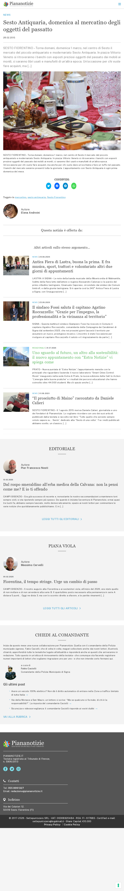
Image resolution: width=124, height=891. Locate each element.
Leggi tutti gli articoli (60, 608)
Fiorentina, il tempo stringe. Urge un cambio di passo (50, 581)
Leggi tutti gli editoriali (60, 519)
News (6, 14)
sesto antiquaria (37, 197)
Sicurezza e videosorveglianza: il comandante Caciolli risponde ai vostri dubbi (52, 708)
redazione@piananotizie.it (26, 791)
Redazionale (38, 348)
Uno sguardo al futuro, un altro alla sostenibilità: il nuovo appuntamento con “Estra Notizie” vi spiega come (75, 357)
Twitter (12, 769)
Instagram (19, 769)
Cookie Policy (72, 824)
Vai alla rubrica (15, 716)
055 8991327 (16, 788)
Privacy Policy (52, 824)
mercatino (20, 197)
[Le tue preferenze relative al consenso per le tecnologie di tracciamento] (118, 885)
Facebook (6, 769)
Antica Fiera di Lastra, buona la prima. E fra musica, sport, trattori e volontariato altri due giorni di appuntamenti (72, 266)
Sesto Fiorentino (56, 197)
